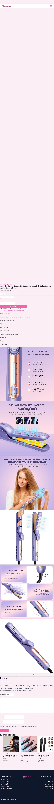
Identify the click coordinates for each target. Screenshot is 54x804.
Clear (1, 298)
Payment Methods (5, 784)
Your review (3, 696)
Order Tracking (49, 788)
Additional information (13, 310)
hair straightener (3, 284)
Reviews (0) (21, 310)
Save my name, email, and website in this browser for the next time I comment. (19, 726)
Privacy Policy (4, 779)
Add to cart (13, 306)
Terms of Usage (5, 781)
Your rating (3, 694)
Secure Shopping (5, 783)
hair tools (10, 284)
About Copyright (49, 784)
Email (1, 722)
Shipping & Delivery (5, 786)
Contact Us (50, 783)
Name (2, 717)
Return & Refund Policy (6, 788)
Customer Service (48, 786)
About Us (50, 781)
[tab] (5, 310)
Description (5, 310)
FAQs (51, 779)
